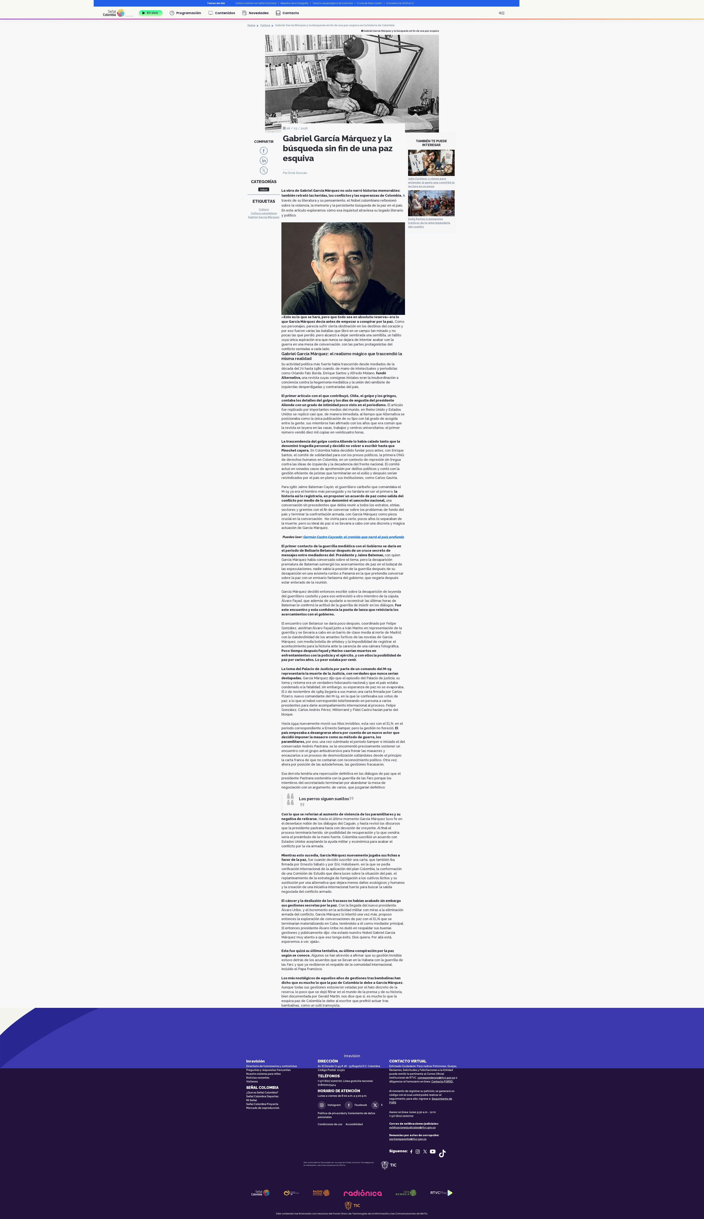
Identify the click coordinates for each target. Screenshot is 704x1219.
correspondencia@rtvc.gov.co (436, 1077)
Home (251, 25)
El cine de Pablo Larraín (369, 3)
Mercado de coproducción (262, 1107)
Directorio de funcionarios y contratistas (271, 1066)
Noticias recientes (257, 1077)
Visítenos (252, 1081)
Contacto (291, 13)
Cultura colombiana (264, 213)
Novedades (259, 13)
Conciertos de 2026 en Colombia (404, 3)
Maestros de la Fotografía (294, 3)
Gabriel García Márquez (263, 217)
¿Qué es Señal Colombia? (262, 1092)
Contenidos (225, 13)
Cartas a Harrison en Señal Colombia (256, 3)
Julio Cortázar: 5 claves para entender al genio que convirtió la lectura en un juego (431, 182)
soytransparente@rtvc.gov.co (407, 1139)
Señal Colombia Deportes (262, 1096)
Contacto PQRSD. (442, 1081)
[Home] (119, 13)
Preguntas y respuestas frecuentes (268, 1070)
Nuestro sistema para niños (263, 1073)
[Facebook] (264, 151)
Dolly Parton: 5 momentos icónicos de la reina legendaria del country (429, 223)
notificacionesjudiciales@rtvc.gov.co (412, 1127)
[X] (264, 170)
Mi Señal (251, 1100)
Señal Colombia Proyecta (262, 1104)
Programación (188, 13)
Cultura (265, 25)
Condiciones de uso (330, 1124)
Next (416, 3)
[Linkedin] (264, 160)
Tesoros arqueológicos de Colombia (333, 3)
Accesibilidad (354, 1124)
